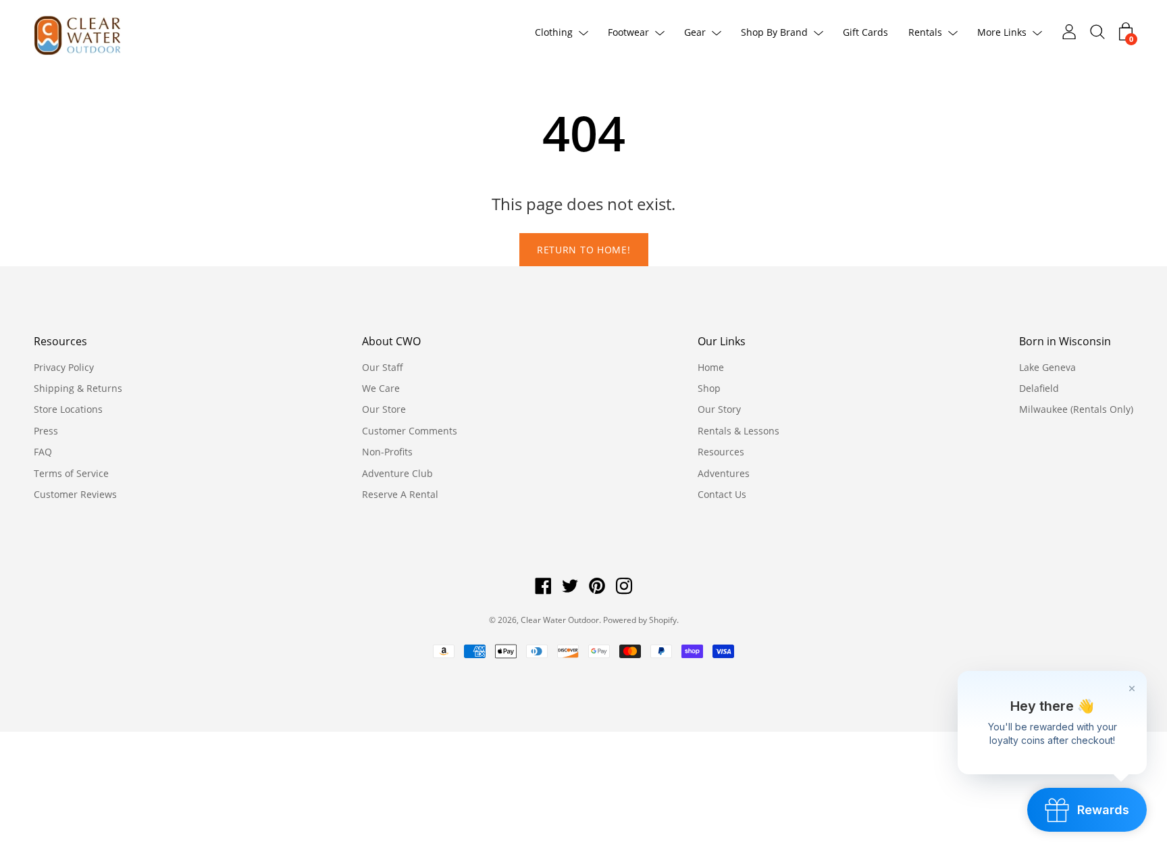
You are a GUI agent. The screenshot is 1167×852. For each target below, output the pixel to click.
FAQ (43, 451)
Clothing (554, 32)
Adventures (724, 473)
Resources (60, 341)
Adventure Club (397, 473)
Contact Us (722, 494)
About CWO (391, 341)
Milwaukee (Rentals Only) (1076, 409)
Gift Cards (865, 32)
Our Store (384, 409)
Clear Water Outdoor (560, 620)
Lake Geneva (1047, 367)
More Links (1002, 32)
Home (711, 367)
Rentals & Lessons (738, 430)
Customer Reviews (75, 494)
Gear (695, 32)
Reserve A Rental (400, 494)
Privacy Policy (64, 367)
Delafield (1039, 388)
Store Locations (68, 409)
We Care (381, 388)
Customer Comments (409, 430)
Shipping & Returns (78, 388)
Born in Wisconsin (1065, 341)
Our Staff (382, 367)
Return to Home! (584, 249)
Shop (709, 388)
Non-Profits (387, 451)
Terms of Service (71, 473)
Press (46, 430)
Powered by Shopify (640, 620)
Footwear (628, 32)
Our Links (722, 341)
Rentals (925, 32)
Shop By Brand (774, 32)
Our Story (719, 409)
